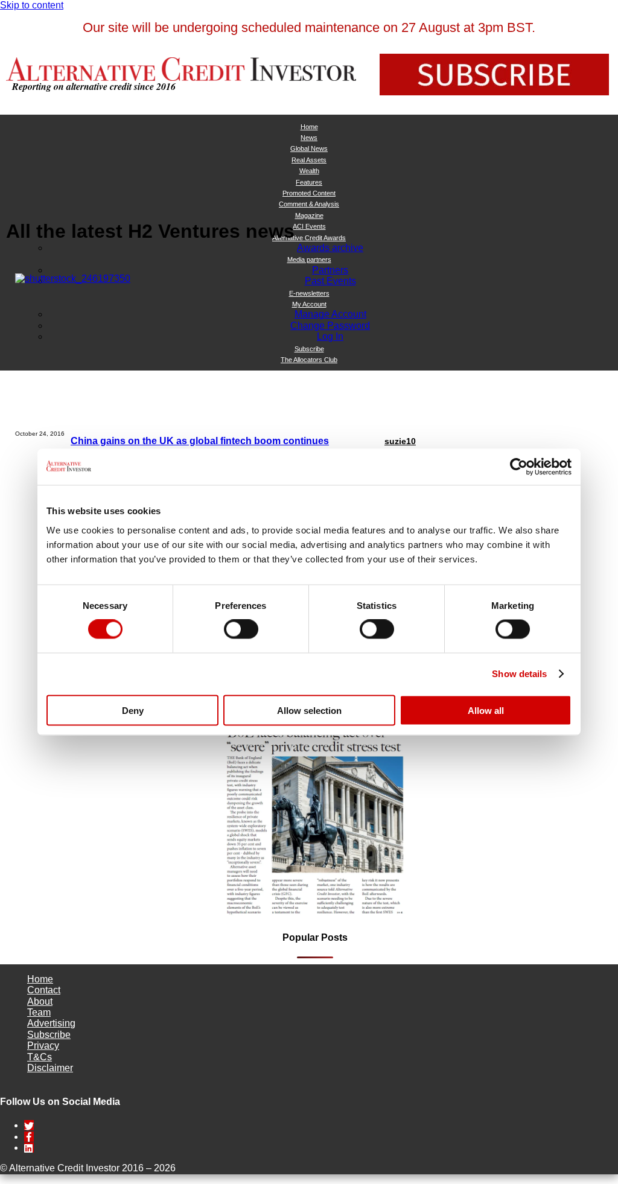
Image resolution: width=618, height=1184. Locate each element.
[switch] (241, 629)
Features (309, 182)
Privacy (43, 1045)
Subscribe (49, 1035)
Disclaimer (50, 1068)
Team (39, 1012)
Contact (43, 990)
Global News (309, 148)
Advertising (51, 1023)
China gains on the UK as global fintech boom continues (200, 441)
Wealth (309, 170)
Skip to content (31, 5)
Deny (133, 710)
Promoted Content (309, 193)
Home (309, 126)
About (40, 1001)
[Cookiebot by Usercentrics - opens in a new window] (519, 467)
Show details (519, 674)
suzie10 (400, 441)
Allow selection (309, 710)
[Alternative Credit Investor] (181, 68)
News (309, 137)
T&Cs (39, 1057)
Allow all (486, 710)
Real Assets (309, 160)
